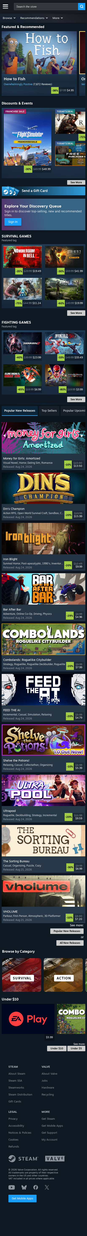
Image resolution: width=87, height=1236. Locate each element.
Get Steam (48, 1118)
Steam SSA (15, 1080)
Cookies (13, 1139)
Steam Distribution (20, 1094)
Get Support (49, 1132)
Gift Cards (14, 1101)
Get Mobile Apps (22, 1198)
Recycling (48, 1094)
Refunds (13, 1146)
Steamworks (16, 1087)
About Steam (16, 1073)
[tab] (20, 411)
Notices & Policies (19, 1132)
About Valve (49, 1073)
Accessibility (16, 1125)
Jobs (45, 1080)
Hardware (48, 1087)
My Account (49, 1139)
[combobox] (46, 6)
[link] (39, 90)
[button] (9, 18)
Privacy (13, 1118)
